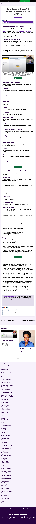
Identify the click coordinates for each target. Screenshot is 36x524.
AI (1, 366)
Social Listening (4, 469)
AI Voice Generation (5, 368)
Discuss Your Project (16, 514)
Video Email (3, 489)
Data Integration (4, 399)
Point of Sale (3, 449)
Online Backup (4, 444)
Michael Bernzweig (6, 343)
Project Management (5, 454)
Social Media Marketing (5, 472)
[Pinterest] (12, 509)
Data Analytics (4, 398)
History (6, 513)
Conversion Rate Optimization (7, 392)
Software (32, 513)
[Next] (33, 344)
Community (3, 383)
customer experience (12, 310)
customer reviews (28, 310)
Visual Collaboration (5, 495)
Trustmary (30, 31)
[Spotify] (22, 509)
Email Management (5, 405)
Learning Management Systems (7, 429)
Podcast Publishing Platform (7, 448)
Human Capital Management (7, 419)
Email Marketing (4, 406)
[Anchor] (31, 509)
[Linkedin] (16, 509)
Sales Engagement (5, 462)
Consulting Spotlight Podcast (7, 385)
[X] (6, 20)
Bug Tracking (3, 376)
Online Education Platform (6, 445)
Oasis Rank (29, 513)
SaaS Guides (3, 459)
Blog (12, 514)
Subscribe (25, 514)
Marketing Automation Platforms (8, 436)
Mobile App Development (6, 438)
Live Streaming (4, 431)
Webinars (26, 513)
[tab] (17, 358)
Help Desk (3, 418)
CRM (2, 393)
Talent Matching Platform (6, 481)
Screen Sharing (4, 464)
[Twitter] (6, 509)
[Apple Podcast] (23, 509)
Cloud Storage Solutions (6, 382)
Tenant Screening (4, 482)
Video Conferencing (5, 488)
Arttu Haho (4, 31)
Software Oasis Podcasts (6, 474)
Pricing (2, 451)
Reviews (10, 514)
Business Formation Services (7, 378)
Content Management (5, 389)
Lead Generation (4, 428)
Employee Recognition (5, 409)
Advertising (22, 513)
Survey (2, 479)
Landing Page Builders (5, 426)
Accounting (3, 363)
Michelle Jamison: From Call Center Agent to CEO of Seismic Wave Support (26, 350)
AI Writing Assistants (5, 369)
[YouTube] (8, 509)
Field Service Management (6, 413)
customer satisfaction (6, 312)
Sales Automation (4, 461)
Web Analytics (4, 497)
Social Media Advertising (6, 471)
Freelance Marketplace (5, 416)
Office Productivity (5, 442)
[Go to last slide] (2, 344)
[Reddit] (4, 20)
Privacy (17, 513)
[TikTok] (14, 509)
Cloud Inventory (4, 380)
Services (19, 513)
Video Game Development (6, 491)
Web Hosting (3, 499)
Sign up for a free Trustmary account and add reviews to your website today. (17, 293)
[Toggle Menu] (2, 3)
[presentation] (9, 334)
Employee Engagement (6, 408)
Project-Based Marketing (6, 455)
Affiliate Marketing (5, 365)
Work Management (5, 502)
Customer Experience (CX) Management (9, 396)
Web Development (5, 498)
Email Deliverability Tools (6, 403)
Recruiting (3, 456)
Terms (14, 513)
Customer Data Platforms (6, 395)
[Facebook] (3, 20)
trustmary (28, 314)
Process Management (5, 452)
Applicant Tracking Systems (6, 370)
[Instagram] (10, 509)
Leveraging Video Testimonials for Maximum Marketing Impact (28, 320)
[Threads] (27, 509)
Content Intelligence (5, 388)
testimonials (23, 314)
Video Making (4, 492)
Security (2, 465)
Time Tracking (4, 484)
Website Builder (4, 501)
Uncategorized (4, 485)
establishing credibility (15, 312)
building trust (5, 310)
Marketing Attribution (5, 435)
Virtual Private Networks (6, 494)
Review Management (18, 17)
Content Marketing (5, 391)
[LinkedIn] (7, 20)
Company (9, 513)
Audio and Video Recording (6, 373)
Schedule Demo (22, 514)
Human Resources (4, 421)
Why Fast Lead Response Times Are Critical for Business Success (8, 320)
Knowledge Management (6, 425)
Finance (2, 415)
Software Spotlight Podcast (6, 475)
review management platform (22, 31)
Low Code (3, 432)
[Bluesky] (29, 509)
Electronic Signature (5, 402)
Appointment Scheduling (6, 372)
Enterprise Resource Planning (7, 411)
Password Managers (5, 446)
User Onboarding (4, 487)
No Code (3, 441)
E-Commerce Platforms (6, 401)
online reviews (22, 312)
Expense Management (5, 412)
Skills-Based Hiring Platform (6, 468)
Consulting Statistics (5, 386)
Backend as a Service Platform (7, 375)
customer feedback (20, 310)
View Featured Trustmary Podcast (9, 296)
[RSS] (25, 509)
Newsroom (3, 439)
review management (16, 314)
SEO (2, 466)
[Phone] (20, 509)
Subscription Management (6, 478)
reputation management (7, 314)
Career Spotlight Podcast (6, 379)
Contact (12, 513)
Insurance (3, 422)
